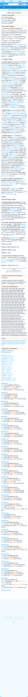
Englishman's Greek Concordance (16, 342)
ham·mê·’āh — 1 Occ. (7, 358)
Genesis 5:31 (5, 561)
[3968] (26, 312)
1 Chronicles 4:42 (15, 169)
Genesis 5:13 (5, 446)
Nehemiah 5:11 (10, 194)
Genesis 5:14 (5, 454)
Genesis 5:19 (5, 485)
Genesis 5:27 (5, 537)
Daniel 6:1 (15, 261)
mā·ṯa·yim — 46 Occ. (6, 367)
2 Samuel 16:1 (22, 113)
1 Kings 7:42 (18, 167)
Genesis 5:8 (4, 424)
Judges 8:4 (4, 149)
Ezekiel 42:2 (20, 87)
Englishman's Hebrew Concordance (10, 343)
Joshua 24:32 (4, 65)
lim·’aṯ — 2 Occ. (5, 366)
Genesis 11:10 (20, 180)
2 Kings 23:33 (15, 69)
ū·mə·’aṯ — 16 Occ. (6, 377)
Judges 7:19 (21, 65)
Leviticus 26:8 (15, 101)
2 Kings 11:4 (15, 51)
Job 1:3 (24, 162)
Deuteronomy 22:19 (6, 94)
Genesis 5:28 (5, 544)
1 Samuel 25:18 (11, 113)
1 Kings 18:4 (5, 84)
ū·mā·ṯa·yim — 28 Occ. (7, 374)
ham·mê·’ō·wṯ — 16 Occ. (7, 360)
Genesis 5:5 (4, 401)
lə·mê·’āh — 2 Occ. (6, 363)
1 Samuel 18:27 (6, 112)
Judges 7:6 (16, 145)
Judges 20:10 (9, 99)
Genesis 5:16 (5, 461)
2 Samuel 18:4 (6, 139)
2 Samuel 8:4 (22, 73)
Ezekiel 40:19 (4, 69)
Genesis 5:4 (4, 392)
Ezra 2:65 (16, 129)
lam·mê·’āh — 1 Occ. (6, 361)
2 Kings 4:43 (11, 67)
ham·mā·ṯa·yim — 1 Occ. (7, 357)
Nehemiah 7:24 (14, 212)
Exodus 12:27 (11, 149)
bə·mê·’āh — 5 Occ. (6, 355)
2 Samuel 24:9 (5, 152)
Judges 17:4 (13, 131)
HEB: (2, 385)
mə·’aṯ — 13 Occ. (5, 371)
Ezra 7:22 (9, 259)
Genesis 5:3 (16, 46)
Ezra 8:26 (19, 70)
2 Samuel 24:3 (6, 82)
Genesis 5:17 (5, 469)
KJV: (2, 388)
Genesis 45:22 (6, 176)
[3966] (1, 312)
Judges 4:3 (4, 159)
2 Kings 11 (22, 51)
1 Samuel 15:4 (5, 117)
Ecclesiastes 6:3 (15, 104)
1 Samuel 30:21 (12, 122)
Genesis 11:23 (18, 117)
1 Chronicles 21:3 (16, 82)
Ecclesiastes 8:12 (5, 48)
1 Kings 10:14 (7, 211)
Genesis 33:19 (22, 63)
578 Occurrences (6, 590)
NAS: (2, 386)
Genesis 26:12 (15, 80)
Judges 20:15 (11, 155)
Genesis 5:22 (5, 502)
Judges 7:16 (22, 147)
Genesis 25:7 (12, 182)
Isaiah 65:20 (4, 75)
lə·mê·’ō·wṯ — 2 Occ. (6, 364)
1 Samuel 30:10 (17, 112)
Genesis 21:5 (4, 182)
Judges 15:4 (4, 162)
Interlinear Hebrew (16, 340)
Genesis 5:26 (5, 529)
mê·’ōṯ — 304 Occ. (6, 372)
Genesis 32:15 (5, 126)
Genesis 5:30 (5, 553)
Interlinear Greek (5, 340)
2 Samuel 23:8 (7, 157)
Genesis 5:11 (4, 439)
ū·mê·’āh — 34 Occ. (6, 375)
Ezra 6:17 (3, 259)
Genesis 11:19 (15, 53)
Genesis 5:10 (5, 431)
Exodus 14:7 (14, 154)
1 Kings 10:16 (7, 115)
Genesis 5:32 (5, 569)
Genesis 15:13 (6, 150)
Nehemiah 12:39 (15, 107)
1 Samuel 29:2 (12, 137)
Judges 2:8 (13, 209)
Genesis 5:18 (5, 476)
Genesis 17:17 (12, 73)
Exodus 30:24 (4, 174)
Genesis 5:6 (4, 409)
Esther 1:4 (12, 184)
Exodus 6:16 (23, 226)
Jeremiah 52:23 (5, 87)
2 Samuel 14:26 (11, 120)
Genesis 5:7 (4, 416)
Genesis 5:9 (8, 49)
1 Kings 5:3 (8, 79)
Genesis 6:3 (23, 44)
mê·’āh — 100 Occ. (6, 369)
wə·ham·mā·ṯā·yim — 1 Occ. (8, 378)
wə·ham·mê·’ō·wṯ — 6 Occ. (8, 380)
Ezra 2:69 (8, 89)
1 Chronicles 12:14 (12, 102)
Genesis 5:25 (5, 520)
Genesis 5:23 (5, 513)
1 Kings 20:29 (7, 72)
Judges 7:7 (9, 147)
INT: (2, 389)
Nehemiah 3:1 (6, 107)
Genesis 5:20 (5, 495)
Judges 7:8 (15, 147)
